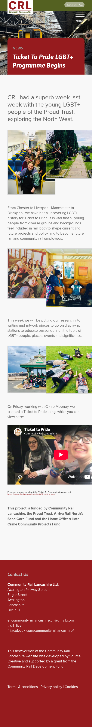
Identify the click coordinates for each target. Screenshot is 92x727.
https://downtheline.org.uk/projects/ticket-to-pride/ (31, 494)
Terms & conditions (22, 687)
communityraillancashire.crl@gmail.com (42, 620)
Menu (80, 20)
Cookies (71, 687)
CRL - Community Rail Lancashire (20, 7)
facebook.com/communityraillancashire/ (42, 630)
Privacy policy (51, 687)
